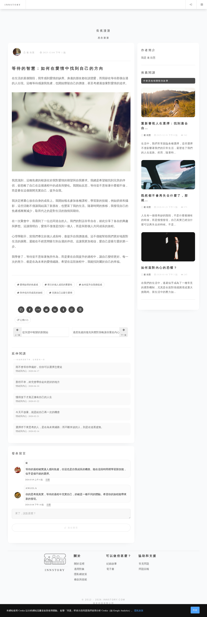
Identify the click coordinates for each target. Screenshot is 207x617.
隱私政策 (138, 610)
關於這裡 (79, 563)
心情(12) (23, 319)
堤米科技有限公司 (103, 603)
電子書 (110, 569)
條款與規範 (80, 579)
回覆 (48, 479)
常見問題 (144, 563)
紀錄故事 (111, 563)
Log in (190, 4)
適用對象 (79, 569)
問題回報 (144, 569)
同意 (195, 610)
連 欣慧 (31, 52)
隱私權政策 (80, 574)
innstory (13, 5)
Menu (202, 4)
